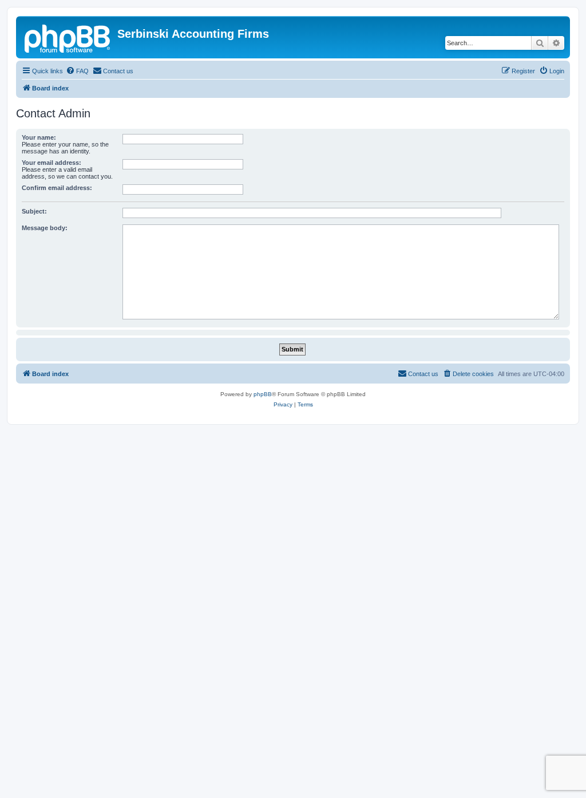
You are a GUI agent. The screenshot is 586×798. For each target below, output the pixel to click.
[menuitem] (77, 71)
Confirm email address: (57, 187)
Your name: (39, 137)
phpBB (263, 394)
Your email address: (51, 162)
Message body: (45, 227)
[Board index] (68, 37)
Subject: (34, 211)
